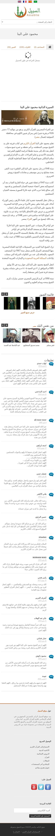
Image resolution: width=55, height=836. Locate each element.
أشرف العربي (40, 598)
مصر (37, 136)
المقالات (46, 760)
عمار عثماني (41, 638)
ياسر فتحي (42, 577)
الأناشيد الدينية (44, 750)
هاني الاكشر (41, 494)
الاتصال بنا (16, 832)
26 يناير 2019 (42, 601)
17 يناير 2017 (42, 540)
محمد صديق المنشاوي (31, 345)
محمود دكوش (41, 656)
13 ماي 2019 (42, 394)
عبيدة (44, 676)
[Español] (30, 1)
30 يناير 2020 (42, 476)
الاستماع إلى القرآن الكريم (39, 747)
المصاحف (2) (39, 47)
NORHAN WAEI (39, 557)
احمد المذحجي (40, 391)
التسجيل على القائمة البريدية (40, 816)
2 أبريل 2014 (42, 366)
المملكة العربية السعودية (35, 258)
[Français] (25, 1)
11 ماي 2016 (42, 621)
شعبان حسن (41, 473)
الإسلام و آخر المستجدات (40, 764)
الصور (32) (11, 47)
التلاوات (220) (24, 47)
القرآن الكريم (29, 143)
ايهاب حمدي (41, 363)
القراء (29, 218)
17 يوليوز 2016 (41, 448)
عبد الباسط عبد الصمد (12, 345)
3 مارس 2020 (42, 679)
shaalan (42, 537)
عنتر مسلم (50, 345)
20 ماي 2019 (42, 641)
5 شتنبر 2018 (42, 659)
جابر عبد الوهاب (40, 618)
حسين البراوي (40, 517)
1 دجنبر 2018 (42, 497)
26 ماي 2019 (42, 560)
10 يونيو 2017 (42, 580)
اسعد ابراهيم (41, 445)
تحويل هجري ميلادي (42, 767)
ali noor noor (40, 420)
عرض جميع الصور (27, 312)
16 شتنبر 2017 (42, 520)
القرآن (47, 757)
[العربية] (35, 1)
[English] (19, 1)
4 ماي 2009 (42, 422)
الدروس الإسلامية (43, 753)
